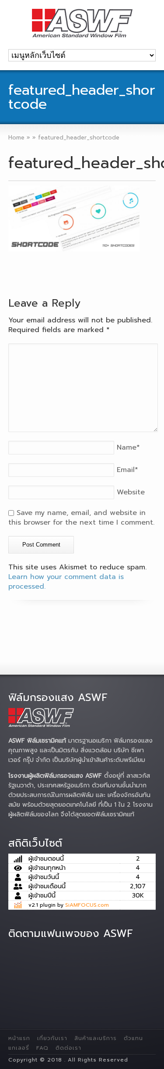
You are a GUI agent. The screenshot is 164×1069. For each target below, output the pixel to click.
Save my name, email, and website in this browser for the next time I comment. (81, 518)
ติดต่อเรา (68, 1048)
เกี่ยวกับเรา (52, 1038)
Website (131, 492)
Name (128, 447)
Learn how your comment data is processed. (66, 582)
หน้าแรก (19, 1038)
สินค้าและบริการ (95, 1038)
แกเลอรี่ (18, 1048)
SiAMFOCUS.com (87, 905)
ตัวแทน (133, 1038)
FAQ (42, 1048)
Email (127, 470)
